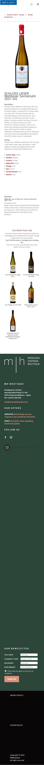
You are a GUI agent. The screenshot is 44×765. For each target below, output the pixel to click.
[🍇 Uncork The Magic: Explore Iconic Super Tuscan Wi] (22, 610)
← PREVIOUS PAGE (14, 15)
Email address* (9, 667)
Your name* (8, 655)
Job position (8, 663)
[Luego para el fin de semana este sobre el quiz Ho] (22, 463)
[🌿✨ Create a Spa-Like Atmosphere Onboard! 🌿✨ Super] (22, 589)
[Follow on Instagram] (11, 437)
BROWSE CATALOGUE (17, 181)
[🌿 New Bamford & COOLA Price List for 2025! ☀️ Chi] (22, 547)
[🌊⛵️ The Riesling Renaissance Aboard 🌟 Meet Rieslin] (22, 484)
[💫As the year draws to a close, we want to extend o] (22, 568)
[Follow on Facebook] (5, 437)
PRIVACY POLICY (16, 695)
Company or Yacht (11, 659)
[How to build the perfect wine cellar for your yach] (22, 505)
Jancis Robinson (17, 199)
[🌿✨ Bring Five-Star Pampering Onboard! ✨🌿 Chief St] (22, 526)
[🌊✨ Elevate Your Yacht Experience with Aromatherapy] (22, 632)
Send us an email (13, 245)
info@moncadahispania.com (16, 402)
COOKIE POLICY (16, 725)
